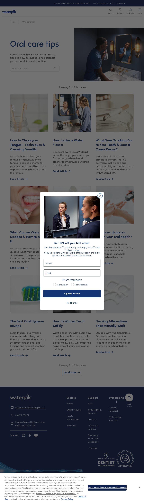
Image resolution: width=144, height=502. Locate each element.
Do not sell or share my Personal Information (107, 488)
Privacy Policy (67, 499)
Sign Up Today (72, 293)
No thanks (72, 303)
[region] (72, 487)
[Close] (139, 487)
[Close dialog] (100, 195)
